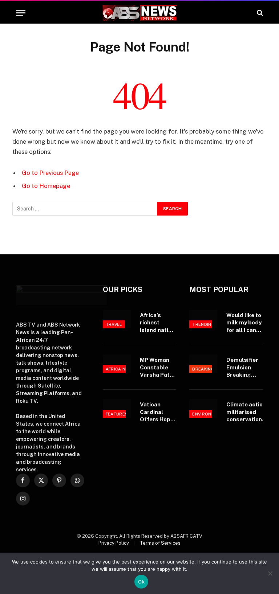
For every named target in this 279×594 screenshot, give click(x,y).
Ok (141, 582)
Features (117, 414)
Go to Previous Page (50, 172)
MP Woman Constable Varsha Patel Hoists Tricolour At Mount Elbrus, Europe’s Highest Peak (158, 367)
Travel (114, 324)
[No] (270, 573)
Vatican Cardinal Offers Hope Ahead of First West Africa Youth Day (157, 412)
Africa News (121, 369)
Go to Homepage (46, 185)
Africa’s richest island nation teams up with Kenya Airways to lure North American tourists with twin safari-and (157, 323)
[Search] (259, 13)
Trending (203, 324)
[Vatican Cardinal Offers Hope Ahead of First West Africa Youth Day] (117, 408)
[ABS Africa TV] (139, 13)
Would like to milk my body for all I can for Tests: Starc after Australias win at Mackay (244, 323)
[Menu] (20, 13)
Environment (208, 414)
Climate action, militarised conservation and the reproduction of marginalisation (248, 412)
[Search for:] (85, 209)
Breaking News (210, 369)
